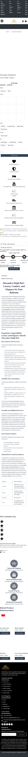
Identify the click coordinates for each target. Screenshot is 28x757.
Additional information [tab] (7, 278)
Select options (5, 633)
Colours (1, 94)
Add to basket (14, 155)
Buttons (1, 87)
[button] (2, 21)
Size (1, 139)
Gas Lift (1, 132)
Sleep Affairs (7, 309)
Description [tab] (4, 275)
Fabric (1, 123)
